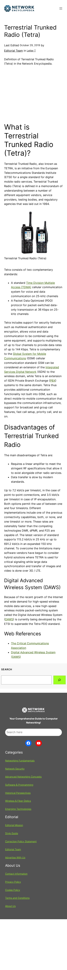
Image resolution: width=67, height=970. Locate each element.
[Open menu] (61, 8)
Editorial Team (13, 50)
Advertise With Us (15, 857)
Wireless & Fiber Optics (18, 800)
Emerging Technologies (18, 808)
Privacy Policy (13, 881)
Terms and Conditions (17, 897)
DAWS (9, 619)
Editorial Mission (14, 825)
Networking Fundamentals (20, 760)
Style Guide (11, 833)
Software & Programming (19, 784)
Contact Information (16, 873)
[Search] (59, 679)
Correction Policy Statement (21, 841)
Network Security (15, 768)
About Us (10, 906)
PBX (52, 380)
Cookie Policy (12, 889)
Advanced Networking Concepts (23, 776)
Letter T (31, 50)
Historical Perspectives (18, 792)
